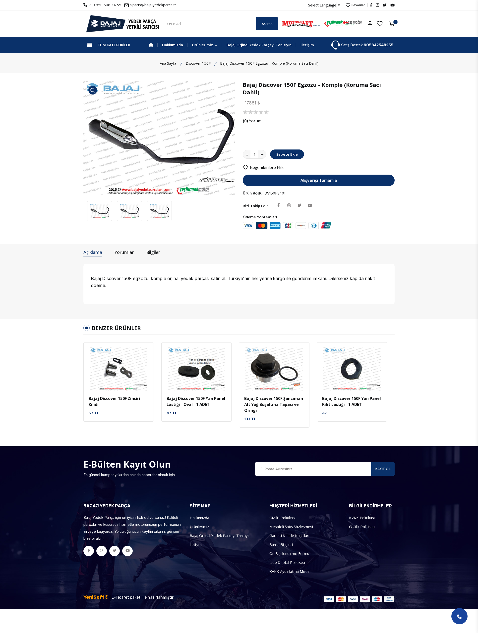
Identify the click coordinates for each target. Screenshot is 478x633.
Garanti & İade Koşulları (289, 535)
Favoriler (358, 5)
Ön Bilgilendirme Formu (289, 553)
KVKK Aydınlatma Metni (289, 571)
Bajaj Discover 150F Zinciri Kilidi (114, 401)
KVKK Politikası (362, 517)
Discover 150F (198, 63)
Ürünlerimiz (203, 44)
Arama (267, 23)
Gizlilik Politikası (362, 526)
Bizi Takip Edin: (256, 205)
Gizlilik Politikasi (282, 517)
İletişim (307, 44)
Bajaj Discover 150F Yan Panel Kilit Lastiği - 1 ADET (351, 401)
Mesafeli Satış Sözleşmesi (291, 526)
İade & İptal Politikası (287, 562)
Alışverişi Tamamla (318, 180)
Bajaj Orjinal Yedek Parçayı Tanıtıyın (259, 44)
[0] (392, 24)
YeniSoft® (96, 597)
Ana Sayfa (168, 63)
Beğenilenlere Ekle (267, 167)
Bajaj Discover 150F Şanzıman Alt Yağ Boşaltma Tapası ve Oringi (273, 404)
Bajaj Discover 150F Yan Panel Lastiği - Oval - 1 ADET (196, 401)
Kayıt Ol (383, 468)
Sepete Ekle (287, 154)
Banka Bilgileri (281, 544)
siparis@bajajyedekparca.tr (153, 5)
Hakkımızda (172, 44)
